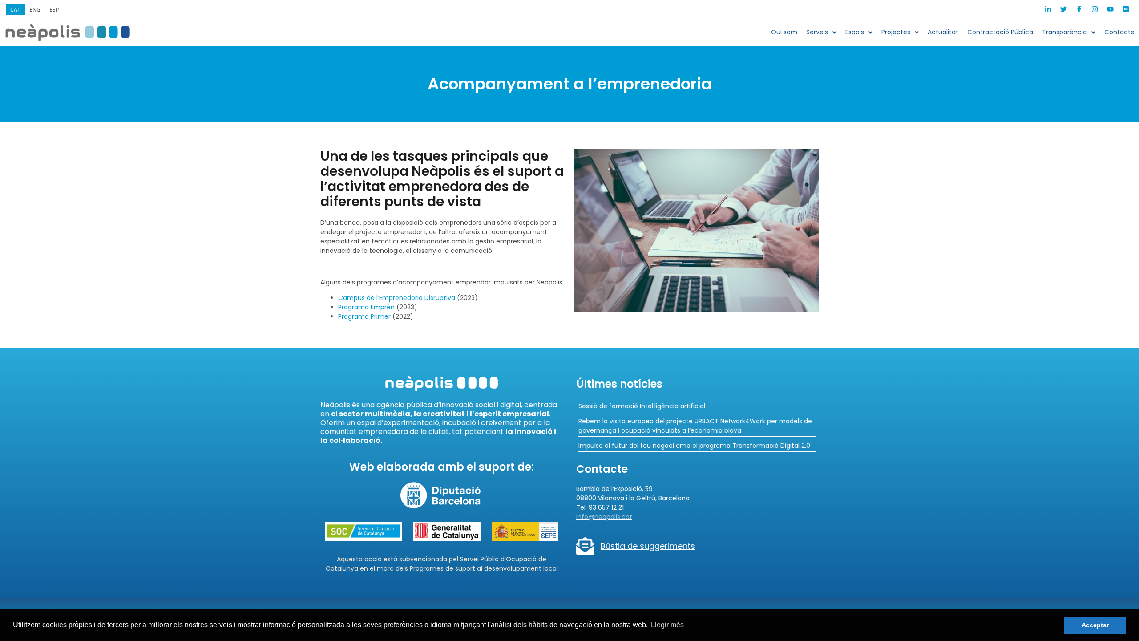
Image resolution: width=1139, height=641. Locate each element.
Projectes (895, 32)
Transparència (1064, 32)
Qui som (784, 32)
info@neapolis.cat (604, 516)
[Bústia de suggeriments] (585, 546)
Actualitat (943, 32)
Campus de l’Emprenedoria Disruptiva (396, 297)
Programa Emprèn (366, 307)
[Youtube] (1110, 9)
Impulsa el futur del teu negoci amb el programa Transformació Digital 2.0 (694, 445)
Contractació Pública (1000, 32)
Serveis (817, 32)
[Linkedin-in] (1047, 9)
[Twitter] (1063, 9)
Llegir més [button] (667, 625)
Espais (854, 32)
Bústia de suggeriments (648, 546)
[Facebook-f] (1079, 9)
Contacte (1119, 32)
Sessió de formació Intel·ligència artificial (641, 406)
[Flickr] (1125, 9)
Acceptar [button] (1095, 625)
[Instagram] (1094, 9)
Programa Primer (364, 316)
